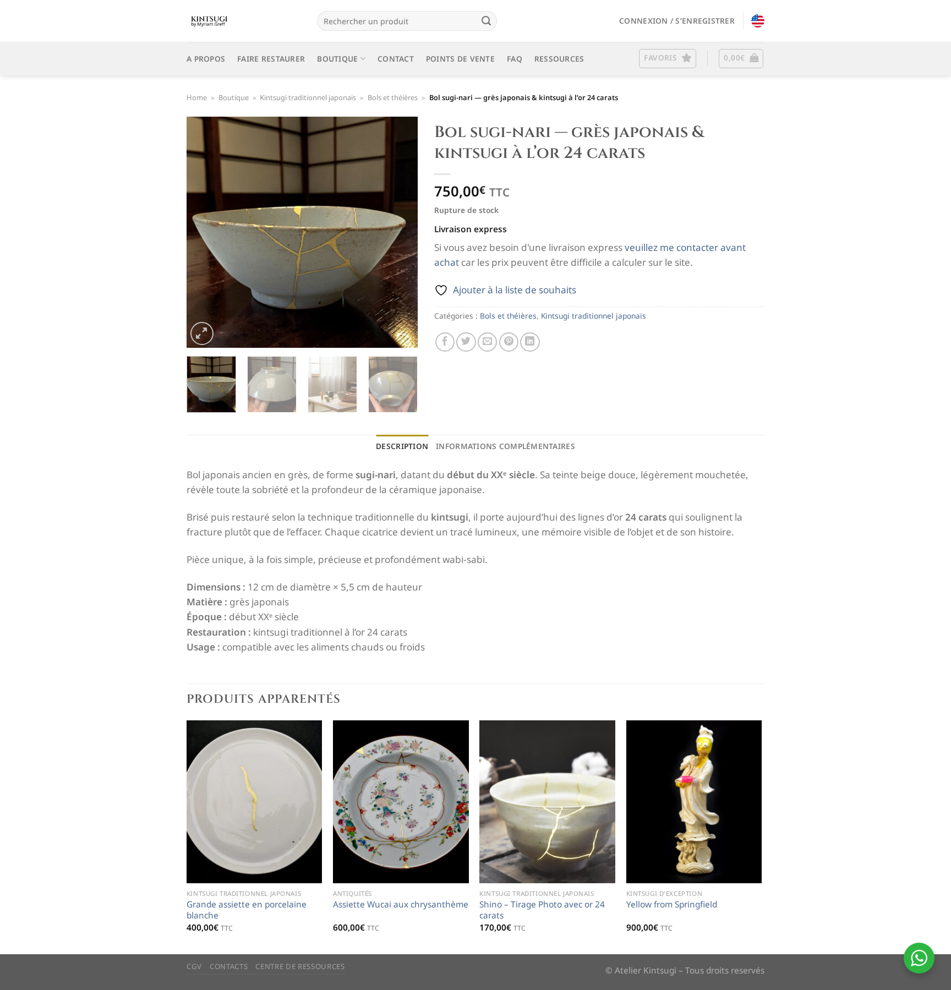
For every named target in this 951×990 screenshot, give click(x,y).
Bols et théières (393, 97)
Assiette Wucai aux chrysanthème (400, 904)
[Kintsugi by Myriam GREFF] (243, 21)
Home (197, 97)
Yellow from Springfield (671, 904)
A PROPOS (206, 58)
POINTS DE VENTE (460, 58)
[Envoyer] (486, 21)
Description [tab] (402, 446)
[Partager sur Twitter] (466, 342)
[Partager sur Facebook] (445, 342)
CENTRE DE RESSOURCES (300, 966)
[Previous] (205, 232)
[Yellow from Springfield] (694, 801)
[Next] (399, 232)
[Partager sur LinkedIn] (529, 342)
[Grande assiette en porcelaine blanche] (255, 801)
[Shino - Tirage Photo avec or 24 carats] (547, 801)
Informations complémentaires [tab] (505, 446)
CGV (194, 966)
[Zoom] (202, 333)
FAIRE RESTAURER (271, 58)
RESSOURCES (559, 58)
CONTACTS (229, 966)
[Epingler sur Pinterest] (508, 342)
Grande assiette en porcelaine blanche (247, 910)
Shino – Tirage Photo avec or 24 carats (542, 910)
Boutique (233, 97)
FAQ (514, 58)
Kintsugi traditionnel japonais (308, 97)
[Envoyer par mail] (487, 342)
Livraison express (470, 229)
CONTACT (396, 58)
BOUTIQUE (337, 58)
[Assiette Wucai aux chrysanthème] (401, 801)
